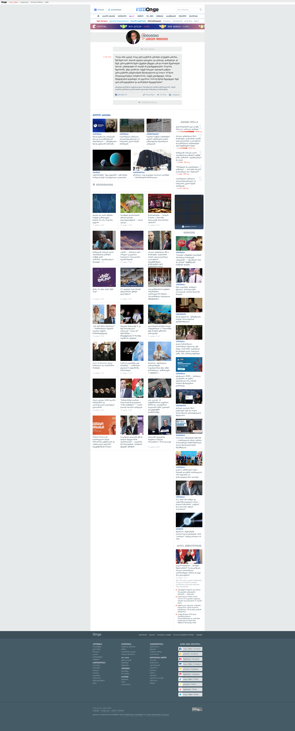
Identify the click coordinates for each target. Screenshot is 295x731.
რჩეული (182, 16)
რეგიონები (96, 675)
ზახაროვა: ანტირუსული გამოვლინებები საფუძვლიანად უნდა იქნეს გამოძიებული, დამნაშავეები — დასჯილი (160, 357)
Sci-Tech (125, 658)
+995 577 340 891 (117, 710)
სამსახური (153, 675)
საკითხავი (171, 16)
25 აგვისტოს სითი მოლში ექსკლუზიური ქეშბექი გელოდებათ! (132, 283)
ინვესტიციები (116, 10)
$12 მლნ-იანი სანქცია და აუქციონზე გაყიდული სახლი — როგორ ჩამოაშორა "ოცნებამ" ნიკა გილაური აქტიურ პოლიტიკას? (189, 495)
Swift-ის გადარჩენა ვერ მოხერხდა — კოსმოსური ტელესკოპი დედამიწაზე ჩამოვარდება (132, 357)
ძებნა (47, 2)
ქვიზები (159, 16)
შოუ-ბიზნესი (125, 673)
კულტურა (125, 668)
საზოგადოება (177, 21)
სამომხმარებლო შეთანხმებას (133, 714)
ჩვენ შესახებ (143, 635)
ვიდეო (140, 16)
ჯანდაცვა (96, 670)
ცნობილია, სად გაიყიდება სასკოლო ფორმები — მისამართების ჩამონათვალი (153, 164)
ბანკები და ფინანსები (128, 647)
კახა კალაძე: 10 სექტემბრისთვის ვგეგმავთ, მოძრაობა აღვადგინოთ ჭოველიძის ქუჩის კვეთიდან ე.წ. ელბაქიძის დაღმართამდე (160, 394)
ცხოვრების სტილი (158, 658)
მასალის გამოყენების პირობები (183, 635)
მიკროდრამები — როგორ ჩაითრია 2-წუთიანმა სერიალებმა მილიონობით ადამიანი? (160, 209)
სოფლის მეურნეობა (128, 654)
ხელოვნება (125, 671)
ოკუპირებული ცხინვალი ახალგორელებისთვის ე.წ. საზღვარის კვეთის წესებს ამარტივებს (133, 132)
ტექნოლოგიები (126, 660)
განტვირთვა (24, 2)
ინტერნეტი (124, 663)
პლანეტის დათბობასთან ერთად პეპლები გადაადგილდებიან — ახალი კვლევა (132, 209)
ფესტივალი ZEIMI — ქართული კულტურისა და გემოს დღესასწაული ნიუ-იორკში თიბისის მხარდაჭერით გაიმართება (189, 372)
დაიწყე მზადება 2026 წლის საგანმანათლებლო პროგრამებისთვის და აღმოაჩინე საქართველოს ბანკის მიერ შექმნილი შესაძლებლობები (189, 618)
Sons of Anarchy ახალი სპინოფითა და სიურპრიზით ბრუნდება (104, 357)
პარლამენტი (97, 647)
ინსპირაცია (153, 680)
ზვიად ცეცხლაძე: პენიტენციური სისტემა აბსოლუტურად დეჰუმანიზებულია (189, 310)
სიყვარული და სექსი (157, 678)
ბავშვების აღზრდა (156, 652)
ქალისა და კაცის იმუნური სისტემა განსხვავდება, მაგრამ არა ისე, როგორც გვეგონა (104, 209)
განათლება (96, 668)
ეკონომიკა (188, 21)
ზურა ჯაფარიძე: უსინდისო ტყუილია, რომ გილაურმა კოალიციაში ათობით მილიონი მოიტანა (189, 282)
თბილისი (96, 673)
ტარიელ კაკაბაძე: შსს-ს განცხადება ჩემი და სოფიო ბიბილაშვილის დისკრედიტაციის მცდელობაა (189, 403)
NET (131, 16)
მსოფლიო (96, 652)
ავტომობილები (155, 665)
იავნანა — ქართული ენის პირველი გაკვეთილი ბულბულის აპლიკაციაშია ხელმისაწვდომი (132, 246)
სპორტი (124, 677)
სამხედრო (96, 659)
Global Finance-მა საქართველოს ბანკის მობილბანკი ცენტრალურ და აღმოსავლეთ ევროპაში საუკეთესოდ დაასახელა (104, 431)
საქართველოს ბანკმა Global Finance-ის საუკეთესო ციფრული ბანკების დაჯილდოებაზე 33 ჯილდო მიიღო (190, 600)
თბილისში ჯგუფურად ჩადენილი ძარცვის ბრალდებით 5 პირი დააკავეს (160, 431)
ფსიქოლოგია (154, 647)
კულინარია (153, 668)
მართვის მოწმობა (37, 2)
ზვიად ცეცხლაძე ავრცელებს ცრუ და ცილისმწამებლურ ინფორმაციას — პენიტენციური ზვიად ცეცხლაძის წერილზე (106, 132)
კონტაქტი (199, 635)
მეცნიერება (125, 665)
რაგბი (123, 682)
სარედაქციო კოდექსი (164, 635)
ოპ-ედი (149, 16)
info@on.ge (105, 710)
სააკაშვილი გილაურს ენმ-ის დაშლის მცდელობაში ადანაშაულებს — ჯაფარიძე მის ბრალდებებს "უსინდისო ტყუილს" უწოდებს (132, 431)
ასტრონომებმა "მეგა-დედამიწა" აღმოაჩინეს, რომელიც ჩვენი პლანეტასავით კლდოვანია (113, 164)
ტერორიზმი (96, 649)
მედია (95, 683)
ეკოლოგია (96, 665)
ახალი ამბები (13, 2)
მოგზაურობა (154, 663)
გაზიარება (122, 94)
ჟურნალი (122, 16)
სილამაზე (153, 660)
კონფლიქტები (97, 657)
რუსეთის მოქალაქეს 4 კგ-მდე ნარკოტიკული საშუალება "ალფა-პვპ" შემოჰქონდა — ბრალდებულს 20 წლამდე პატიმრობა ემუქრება (132, 320)
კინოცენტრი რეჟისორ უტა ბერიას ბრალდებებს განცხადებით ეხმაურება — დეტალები (189, 592)
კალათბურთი (125, 684)
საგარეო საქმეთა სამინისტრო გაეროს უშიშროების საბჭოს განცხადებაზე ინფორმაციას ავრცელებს (160, 132)
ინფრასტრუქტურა (99, 680)
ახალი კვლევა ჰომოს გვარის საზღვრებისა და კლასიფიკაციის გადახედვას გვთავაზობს (104, 394)
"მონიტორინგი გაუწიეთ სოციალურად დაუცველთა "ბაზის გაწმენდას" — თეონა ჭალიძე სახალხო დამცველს (132, 394)
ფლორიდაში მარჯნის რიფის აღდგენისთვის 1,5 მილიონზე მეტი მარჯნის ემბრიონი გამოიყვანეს (160, 320)
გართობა (153, 670)
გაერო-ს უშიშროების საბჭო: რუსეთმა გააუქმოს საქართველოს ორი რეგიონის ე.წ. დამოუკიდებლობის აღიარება (189, 464)
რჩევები (152, 683)
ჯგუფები (100, 10)
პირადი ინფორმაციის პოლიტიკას (157, 714)
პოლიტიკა (167, 21)
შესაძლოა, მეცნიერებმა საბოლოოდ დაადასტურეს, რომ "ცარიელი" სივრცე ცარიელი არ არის (189, 526)
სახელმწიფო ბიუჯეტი (128, 652)
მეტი (196, 21)
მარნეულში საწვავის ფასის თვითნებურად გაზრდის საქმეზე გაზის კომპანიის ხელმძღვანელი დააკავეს (104, 246)
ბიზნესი (123, 649)
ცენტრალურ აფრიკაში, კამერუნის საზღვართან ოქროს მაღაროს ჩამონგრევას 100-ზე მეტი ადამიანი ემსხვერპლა (189, 609)
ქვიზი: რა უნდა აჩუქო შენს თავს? (104, 283)
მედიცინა (153, 649)
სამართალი (97, 678)
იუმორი (152, 673)
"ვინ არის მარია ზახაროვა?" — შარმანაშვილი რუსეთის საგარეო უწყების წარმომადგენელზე (104, 320)
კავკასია (95, 654)
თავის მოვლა (154, 654)
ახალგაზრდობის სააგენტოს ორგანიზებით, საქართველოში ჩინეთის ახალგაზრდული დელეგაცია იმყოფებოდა (160, 283)
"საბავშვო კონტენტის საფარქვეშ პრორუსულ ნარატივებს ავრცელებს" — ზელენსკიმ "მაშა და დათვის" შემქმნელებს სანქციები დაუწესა (189, 251)
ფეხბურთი (124, 679)
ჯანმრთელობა (156, 644)
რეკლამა (193, 16)
